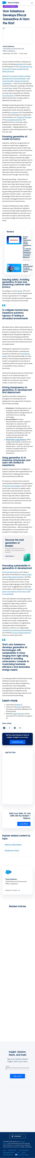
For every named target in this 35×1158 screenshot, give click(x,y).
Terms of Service (12, 1150)
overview (15, 112)
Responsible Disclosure (9, 1152)
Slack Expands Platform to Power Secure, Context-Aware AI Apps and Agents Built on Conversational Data (17, 970)
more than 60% (8, 96)
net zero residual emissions (21, 633)
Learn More (24, 824)
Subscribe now (17, 742)
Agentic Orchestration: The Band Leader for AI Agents (28, 268)
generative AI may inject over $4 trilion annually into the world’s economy (17, 69)
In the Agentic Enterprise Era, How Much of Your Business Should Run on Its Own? (17, 1034)
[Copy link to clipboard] (20, 728)
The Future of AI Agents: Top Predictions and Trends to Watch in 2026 (17, 940)
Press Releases (17, 1120)
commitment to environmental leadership (17, 630)
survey (20, 291)
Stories (17, 1115)
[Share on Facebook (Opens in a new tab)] (15, 728)
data (10, 88)
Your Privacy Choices (23, 1154)
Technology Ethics (12, 851)
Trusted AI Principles (24, 117)
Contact (24, 1152)
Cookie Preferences (8, 1154)
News (17, 1109)
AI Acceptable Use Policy (13, 120)
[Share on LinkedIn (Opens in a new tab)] (4, 728)
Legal (4, 1150)
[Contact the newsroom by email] (25, 1131)
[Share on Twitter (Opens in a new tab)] (9, 728)
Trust (18, 1152)
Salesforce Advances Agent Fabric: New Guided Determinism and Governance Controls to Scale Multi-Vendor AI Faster (17, 778)
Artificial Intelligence (10, 6)
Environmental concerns (10, 572)
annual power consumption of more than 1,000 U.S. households (17, 591)
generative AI (20, 64)
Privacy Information (24, 1150)
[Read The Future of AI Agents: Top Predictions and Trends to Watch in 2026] (17, 928)
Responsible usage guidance (16, 440)
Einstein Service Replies (12, 486)
